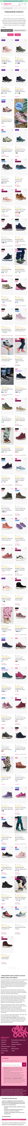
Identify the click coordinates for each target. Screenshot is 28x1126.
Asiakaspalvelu (4, 1040)
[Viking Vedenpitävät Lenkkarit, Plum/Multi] (15, 302)
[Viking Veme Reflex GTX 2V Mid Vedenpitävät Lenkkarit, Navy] (3, 392)
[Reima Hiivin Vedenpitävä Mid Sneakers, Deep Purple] (3, 182)
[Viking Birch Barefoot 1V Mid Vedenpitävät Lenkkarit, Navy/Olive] (16, 780)
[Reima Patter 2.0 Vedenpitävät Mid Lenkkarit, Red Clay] (16, 212)
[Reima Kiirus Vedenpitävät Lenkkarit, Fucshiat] (16, 541)
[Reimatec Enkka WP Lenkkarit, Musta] (16, 900)
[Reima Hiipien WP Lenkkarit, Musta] (3, 810)
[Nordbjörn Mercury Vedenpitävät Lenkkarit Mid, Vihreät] (3, 63)
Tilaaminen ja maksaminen (16, 1044)
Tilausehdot (3, 1042)
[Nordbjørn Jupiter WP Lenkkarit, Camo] (1, 780)
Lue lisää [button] (23, 25)
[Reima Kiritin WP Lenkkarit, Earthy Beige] (16, 182)
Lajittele (17, 34)
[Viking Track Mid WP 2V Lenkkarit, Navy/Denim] (17, 302)
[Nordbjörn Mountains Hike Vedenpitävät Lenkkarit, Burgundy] (1, 123)
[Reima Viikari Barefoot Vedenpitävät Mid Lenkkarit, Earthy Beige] (19, 272)
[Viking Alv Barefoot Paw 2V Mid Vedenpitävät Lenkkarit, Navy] (3, 422)
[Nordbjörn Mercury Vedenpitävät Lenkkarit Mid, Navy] (5, 63)
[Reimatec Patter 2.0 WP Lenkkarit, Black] (19, 212)
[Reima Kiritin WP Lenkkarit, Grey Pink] (18, 182)
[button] (2, 4)
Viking (4, 1017)
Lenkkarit (12, 15)
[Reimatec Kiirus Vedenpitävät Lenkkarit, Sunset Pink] (17, 541)
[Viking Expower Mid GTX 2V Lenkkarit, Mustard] (2, 362)
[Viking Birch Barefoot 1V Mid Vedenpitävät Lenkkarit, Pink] (15, 780)
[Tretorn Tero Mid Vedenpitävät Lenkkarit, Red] (15, 661)
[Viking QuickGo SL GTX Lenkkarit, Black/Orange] (1, 870)
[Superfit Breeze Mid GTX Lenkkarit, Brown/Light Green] (16, 451)
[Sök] (2, 8)
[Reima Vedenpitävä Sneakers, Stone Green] (15, 840)
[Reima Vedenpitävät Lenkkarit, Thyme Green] (4, 182)
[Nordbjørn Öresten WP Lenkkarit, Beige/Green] (3, 212)
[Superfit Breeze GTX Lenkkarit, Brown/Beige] (4, 481)
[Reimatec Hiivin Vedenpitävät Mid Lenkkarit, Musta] (1, 182)
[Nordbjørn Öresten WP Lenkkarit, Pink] (1, 212)
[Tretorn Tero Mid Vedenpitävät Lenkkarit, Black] (16, 661)
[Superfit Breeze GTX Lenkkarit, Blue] (1, 481)
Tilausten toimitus (14, 1042)
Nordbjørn (14, 1017)
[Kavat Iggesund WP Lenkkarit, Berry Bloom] (15, 242)
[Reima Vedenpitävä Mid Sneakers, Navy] (1, 272)
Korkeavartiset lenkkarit (19, 30)
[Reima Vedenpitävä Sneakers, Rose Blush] (16, 840)
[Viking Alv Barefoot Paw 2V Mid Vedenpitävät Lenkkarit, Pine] (1, 422)
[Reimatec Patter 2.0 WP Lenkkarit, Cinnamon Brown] (15, 212)
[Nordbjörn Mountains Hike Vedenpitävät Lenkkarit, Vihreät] (3, 123)
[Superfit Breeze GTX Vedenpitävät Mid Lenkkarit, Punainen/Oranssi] (15, 451)
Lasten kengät (6, 15)
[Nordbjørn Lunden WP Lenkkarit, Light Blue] (15, 481)
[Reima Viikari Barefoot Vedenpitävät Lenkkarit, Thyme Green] (15, 272)
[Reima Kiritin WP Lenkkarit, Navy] (15, 182)
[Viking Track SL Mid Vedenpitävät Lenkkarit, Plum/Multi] (2, 900)
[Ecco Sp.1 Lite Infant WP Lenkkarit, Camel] (16, 721)
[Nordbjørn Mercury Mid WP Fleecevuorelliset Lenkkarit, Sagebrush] (15, 152)
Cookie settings (4, 1048)
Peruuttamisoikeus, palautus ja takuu (18, 1040)
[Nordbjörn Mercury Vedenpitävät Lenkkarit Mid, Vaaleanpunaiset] (1, 63)
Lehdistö (13, 1050)
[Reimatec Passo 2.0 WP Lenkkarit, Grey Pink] (5, 272)
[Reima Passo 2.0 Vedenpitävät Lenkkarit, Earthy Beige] (4, 272)
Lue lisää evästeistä (6, 1116)
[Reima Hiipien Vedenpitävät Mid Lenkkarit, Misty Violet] (1, 810)
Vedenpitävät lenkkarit (19, 15)
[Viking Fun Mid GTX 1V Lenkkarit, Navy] (1, 661)
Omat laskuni (3, 1044)
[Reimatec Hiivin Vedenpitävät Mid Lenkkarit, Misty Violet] (5, 182)
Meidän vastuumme (15, 1048)
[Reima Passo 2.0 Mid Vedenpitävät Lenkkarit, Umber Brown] (3, 272)
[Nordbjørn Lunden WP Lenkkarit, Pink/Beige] (18, 481)
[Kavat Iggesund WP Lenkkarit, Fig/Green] (17, 242)
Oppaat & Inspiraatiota (5, 1046)
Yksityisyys (13, 1046)
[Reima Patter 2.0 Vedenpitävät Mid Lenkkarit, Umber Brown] (18, 212)
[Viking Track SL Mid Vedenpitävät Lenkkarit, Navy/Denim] (3, 900)
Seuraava (18, 968)
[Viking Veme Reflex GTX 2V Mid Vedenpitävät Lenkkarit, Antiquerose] (4, 392)
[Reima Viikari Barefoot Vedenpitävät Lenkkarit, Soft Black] (18, 272)
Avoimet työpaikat (4, 1050)
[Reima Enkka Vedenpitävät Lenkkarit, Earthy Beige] (15, 900)
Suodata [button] (10, 34)
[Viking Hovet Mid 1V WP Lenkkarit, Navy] (1, 840)
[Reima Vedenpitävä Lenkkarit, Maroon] (16, 272)
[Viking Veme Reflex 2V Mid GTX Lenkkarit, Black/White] (1, 392)
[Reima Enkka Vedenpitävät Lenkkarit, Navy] (19, 900)
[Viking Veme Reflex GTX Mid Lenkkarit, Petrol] (5, 392)
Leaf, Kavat (8, 1017)
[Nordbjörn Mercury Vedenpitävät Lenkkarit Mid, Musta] (4, 63)
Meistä (2, 1052)
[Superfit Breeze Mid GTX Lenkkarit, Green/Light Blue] (18, 451)
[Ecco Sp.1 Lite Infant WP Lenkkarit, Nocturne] (15, 721)
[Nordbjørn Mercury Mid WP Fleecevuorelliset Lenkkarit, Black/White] (16, 152)
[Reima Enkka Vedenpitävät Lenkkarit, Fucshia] (18, 900)
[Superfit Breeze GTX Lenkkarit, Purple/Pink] (3, 481)
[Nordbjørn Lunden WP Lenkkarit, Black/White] (16, 481)
